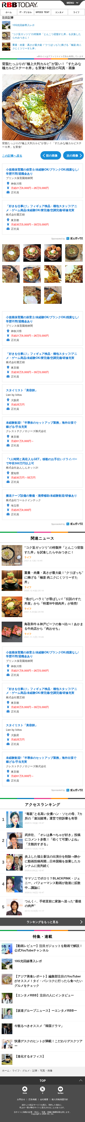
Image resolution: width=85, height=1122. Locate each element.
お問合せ (21, 1099)
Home (25, 1093)
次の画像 (72, 155)
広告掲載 (32, 1099)
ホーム (9, 12)
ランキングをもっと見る (42, 922)
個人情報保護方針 (60, 1099)
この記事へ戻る (12, 155)
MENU (70, 3)
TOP (43, 1080)
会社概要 (44, 1099)
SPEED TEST (42, 12)
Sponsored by (58, 238)
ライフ (76, 12)
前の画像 (52, 155)
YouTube (60, 1093)
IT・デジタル (26, 12)
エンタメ (59, 12)
